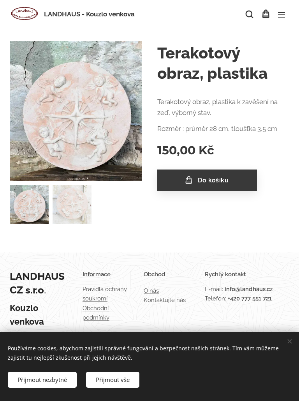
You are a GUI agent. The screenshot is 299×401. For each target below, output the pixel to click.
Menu (281, 14)
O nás (151, 290)
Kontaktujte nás (165, 300)
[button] (249, 14)
